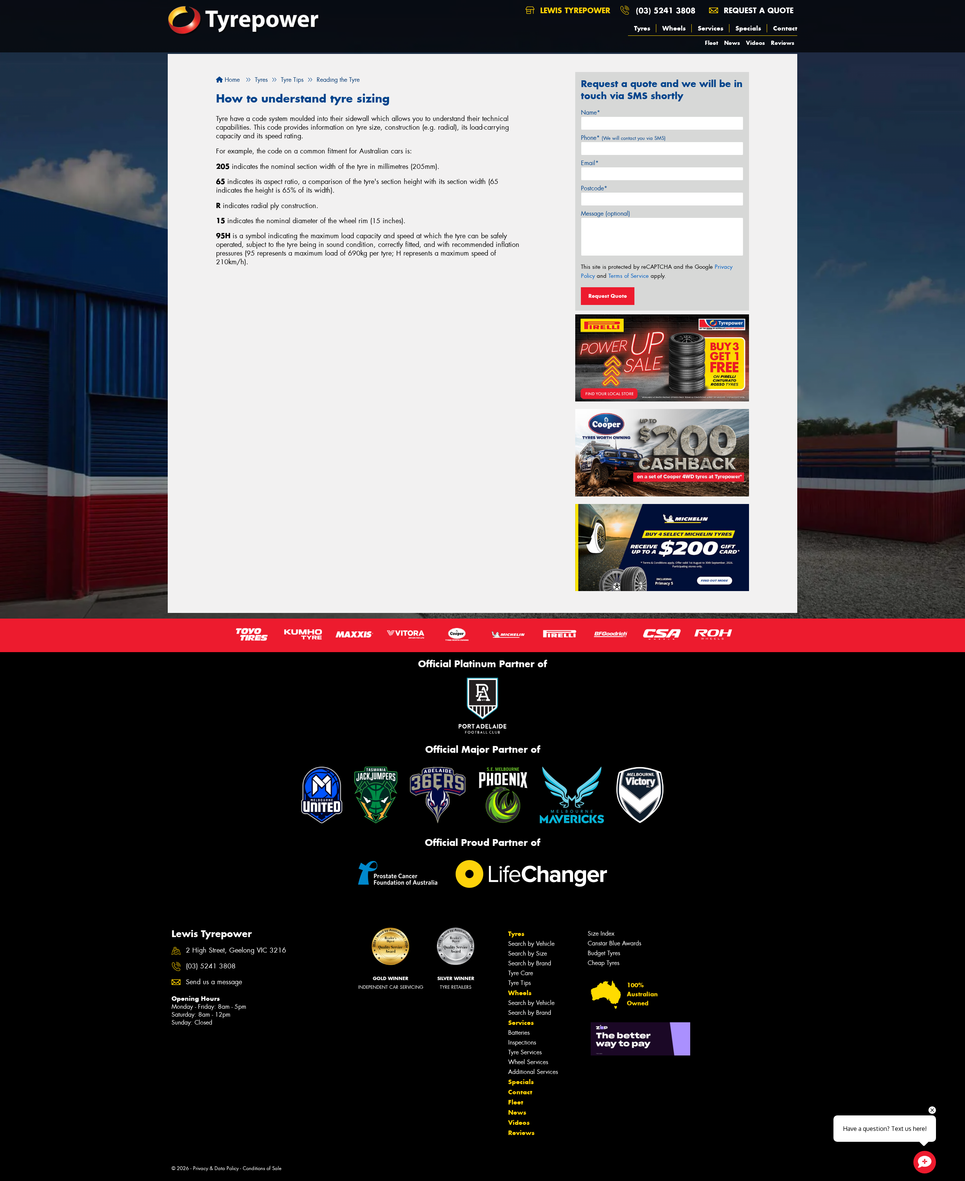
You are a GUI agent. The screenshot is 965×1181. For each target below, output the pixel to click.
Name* (590, 112)
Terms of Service (628, 276)
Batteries (519, 1033)
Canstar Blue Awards (614, 943)
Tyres (642, 28)
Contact (785, 28)
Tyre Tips (519, 983)
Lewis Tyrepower (574, 10)
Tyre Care (520, 973)
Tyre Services (525, 1052)
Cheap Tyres (603, 963)
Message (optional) (605, 214)
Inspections (522, 1042)
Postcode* (594, 188)
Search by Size (527, 953)
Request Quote (607, 296)
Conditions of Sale (262, 1168)
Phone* (623, 138)
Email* (590, 163)
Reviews (782, 42)
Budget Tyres (604, 953)
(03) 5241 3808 (665, 10)
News (732, 42)
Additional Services (533, 1072)
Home (231, 80)
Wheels (674, 28)
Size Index (601, 933)
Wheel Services (528, 1062)
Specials (748, 28)
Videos (755, 42)
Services (710, 28)
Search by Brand (529, 963)
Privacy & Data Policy (216, 1168)
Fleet (711, 42)
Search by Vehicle (531, 944)
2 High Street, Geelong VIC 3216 (236, 950)
